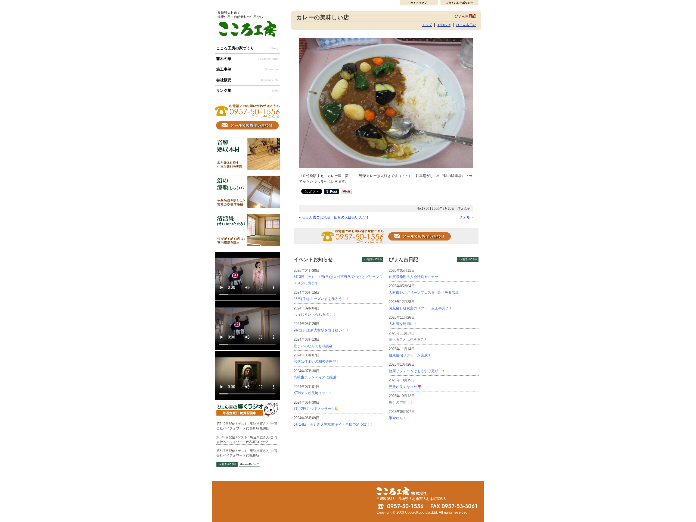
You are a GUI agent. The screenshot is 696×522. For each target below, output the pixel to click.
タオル (464, 217)
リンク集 (247, 90)
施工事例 (247, 69)
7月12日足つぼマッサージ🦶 (316, 409)
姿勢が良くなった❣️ (405, 387)
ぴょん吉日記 (466, 25)
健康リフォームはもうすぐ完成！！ (417, 371)
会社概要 (247, 80)
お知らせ (443, 25)
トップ (427, 25)
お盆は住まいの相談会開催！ (317, 361)
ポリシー (458, 2)
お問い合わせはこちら (247, 125)
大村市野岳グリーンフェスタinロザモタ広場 (424, 292)
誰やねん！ (397, 418)
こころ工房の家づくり (247, 48)
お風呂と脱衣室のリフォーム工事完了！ (420, 308)
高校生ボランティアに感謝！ (317, 377)
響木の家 (247, 58)
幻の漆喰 (247, 192)
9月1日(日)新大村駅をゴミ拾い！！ (321, 330)
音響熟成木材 (247, 154)
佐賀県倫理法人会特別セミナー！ (415, 277)
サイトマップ (419, 2)
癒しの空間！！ (401, 402)
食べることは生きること (408, 339)
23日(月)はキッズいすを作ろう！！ (321, 299)
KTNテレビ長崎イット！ (313, 393)
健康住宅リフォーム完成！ (410, 355)
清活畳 (247, 230)
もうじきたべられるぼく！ (315, 314)
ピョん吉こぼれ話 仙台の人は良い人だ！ (335, 217)
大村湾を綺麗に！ (403, 324)
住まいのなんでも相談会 (313, 346)
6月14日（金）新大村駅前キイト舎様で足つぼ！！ (334, 424)
